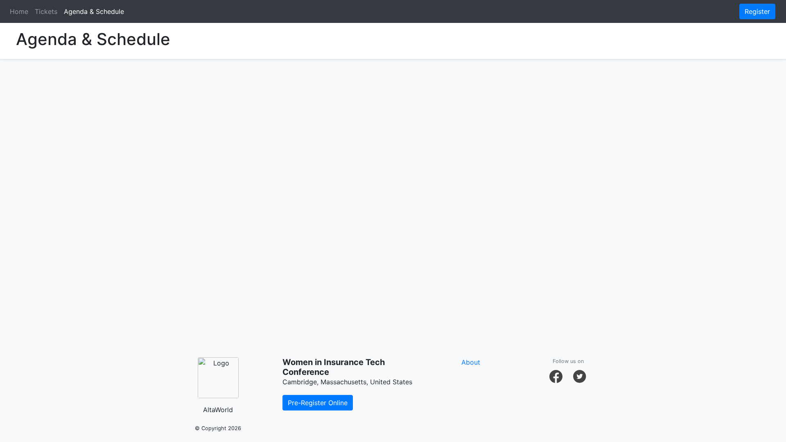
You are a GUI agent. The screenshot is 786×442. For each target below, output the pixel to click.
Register (757, 11)
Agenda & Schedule (94, 11)
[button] (555, 377)
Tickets (46, 11)
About (470, 362)
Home (19, 11)
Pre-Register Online (318, 403)
